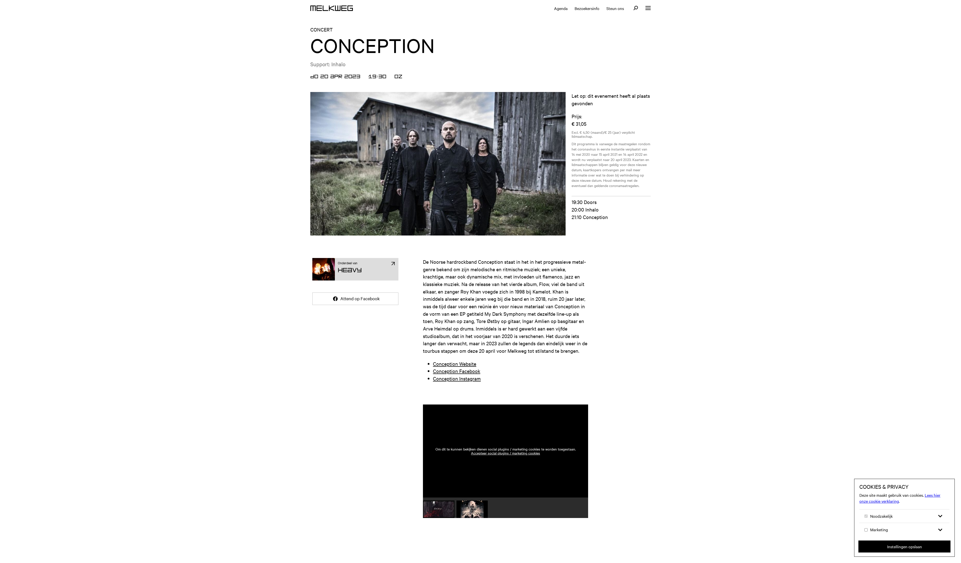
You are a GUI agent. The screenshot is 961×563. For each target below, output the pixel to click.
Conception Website (454, 363)
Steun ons (615, 8)
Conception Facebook (456, 371)
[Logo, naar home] (331, 8)
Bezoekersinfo (587, 8)
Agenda (561, 8)
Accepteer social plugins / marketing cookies (505, 453)
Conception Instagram (457, 378)
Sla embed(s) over (559, 390)
